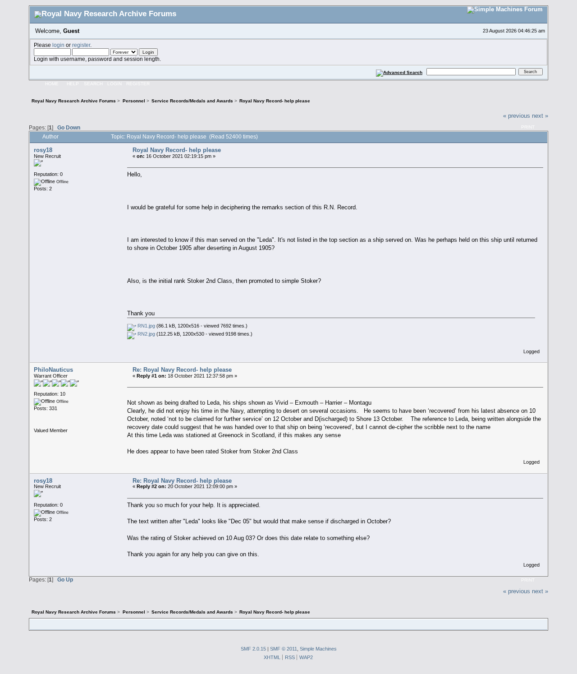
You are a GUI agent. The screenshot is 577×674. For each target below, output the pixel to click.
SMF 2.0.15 (253, 648)
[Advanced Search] (399, 71)
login (58, 45)
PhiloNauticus (53, 369)
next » (540, 115)
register (81, 45)
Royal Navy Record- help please (177, 150)
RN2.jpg (145, 334)
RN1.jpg (145, 325)
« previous (516, 115)
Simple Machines (318, 648)
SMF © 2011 (283, 648)
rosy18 (43, 150)
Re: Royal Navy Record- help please (182, 369)
